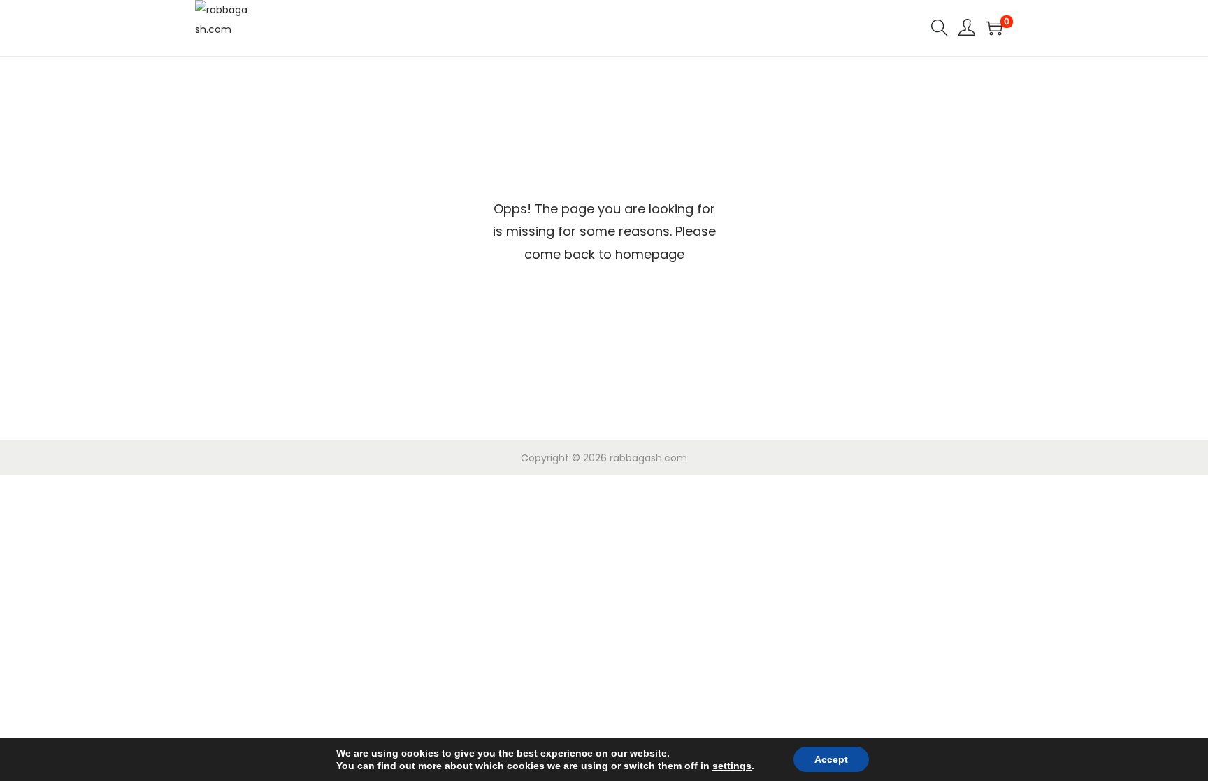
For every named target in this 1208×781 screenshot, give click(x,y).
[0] (994, 28)
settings (732, 765)
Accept (831, 759)
